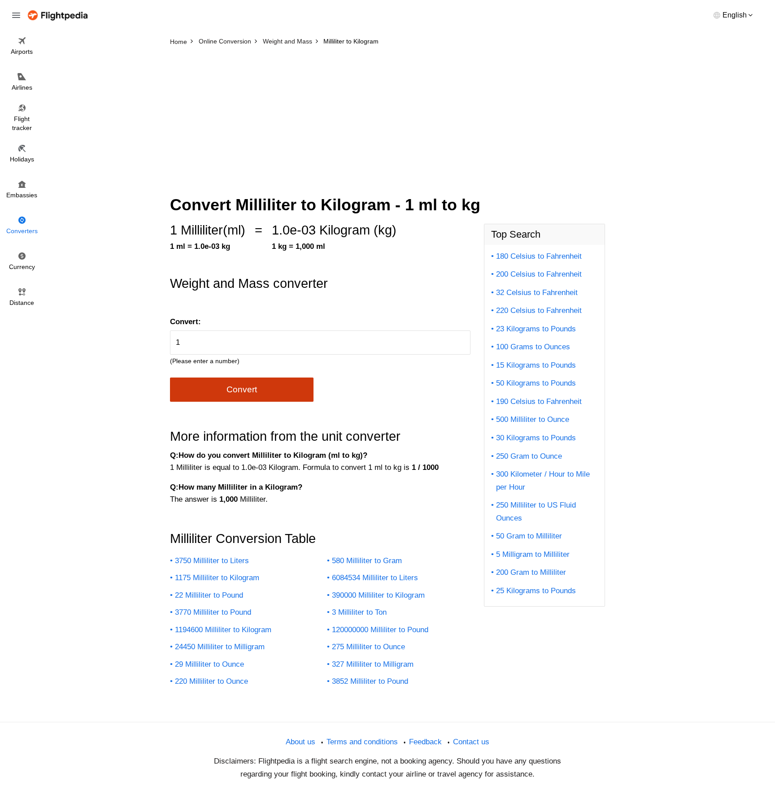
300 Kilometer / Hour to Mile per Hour (543, 480)
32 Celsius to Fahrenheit (537, 292)
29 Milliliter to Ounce (209, 664)
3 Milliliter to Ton (359, 612)
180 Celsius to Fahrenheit (539, 256)
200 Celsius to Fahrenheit (539, 274)
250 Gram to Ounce (529, 456)
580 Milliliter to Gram (367, 560)
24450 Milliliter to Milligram (220, 647)
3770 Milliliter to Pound (213, 612)
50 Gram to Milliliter (529, 536)
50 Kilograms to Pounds (536, 383)
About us (300, 742)
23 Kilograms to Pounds (536, 329)
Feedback (425, 742)
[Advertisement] (387, 116)
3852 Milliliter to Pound (370, 681)
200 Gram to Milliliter (531, 572)
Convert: (185, 321)
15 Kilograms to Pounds (536, 365)
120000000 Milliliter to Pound (380, 629)
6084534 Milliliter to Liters (375, 577)
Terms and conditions (362, 742)
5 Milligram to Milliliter (533, 554)
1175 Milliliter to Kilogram (217, 577)
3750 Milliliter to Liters (212, 560)
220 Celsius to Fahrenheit (539, 310)
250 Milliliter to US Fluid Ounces (536, 511)
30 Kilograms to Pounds (536, 438)
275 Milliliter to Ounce (368, 647)
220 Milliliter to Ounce (211, 681)
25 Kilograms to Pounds (536, 590)
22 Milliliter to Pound (209, 595)
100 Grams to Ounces (533, 347)
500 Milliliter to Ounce (532, 419)
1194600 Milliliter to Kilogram (223, 629)
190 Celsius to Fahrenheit (539, 401)
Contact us (471, 742)
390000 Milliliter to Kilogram (378, 595)
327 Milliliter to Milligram (373, 664)
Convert (241, 389)
